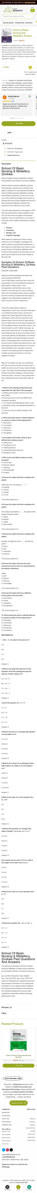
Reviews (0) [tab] (6, 1007)
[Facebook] (3, 1149)
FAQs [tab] (3, 1013)
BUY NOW (19, 123)
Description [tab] (6, 163)
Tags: (3, 83)
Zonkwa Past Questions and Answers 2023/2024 (17, 90)
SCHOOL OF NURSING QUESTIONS (20, 80)
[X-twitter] (11, 1149)
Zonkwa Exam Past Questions (23, 87)
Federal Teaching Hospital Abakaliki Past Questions (18, 1056)
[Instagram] (7, 1149)
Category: (5, 80)
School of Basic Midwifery (14, 83)
